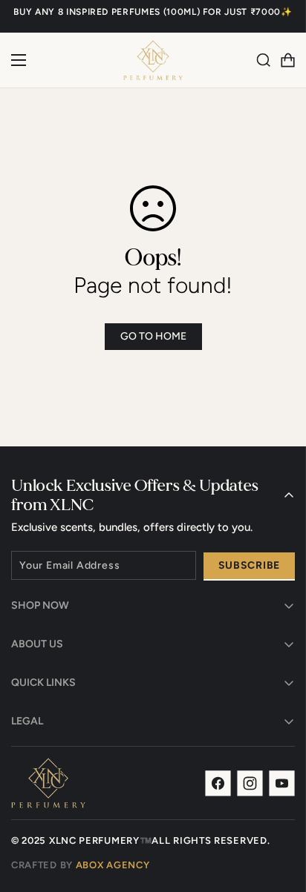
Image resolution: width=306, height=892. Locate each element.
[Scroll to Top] (279, 813)
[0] (287, 60)
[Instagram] (250, 783)
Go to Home (153, 336)
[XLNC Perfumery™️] (153, 60)
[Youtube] (282, 783)
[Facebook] (218, 783)
